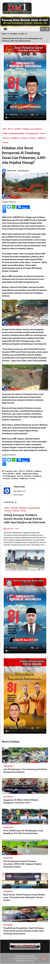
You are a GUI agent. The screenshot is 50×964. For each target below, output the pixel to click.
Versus (5, 142)
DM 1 (5, 129)
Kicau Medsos (36, 129)
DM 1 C (7, 508)
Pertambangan (32, 133)
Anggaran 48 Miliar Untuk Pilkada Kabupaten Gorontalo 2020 (20, 801)
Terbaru (32, 138)
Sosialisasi (15, 138)
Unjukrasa (41, 138)
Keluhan (26, 129)
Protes (43, 133)
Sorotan (6, 138)
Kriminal (22, 508)
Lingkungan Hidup (16, 133)
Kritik (5, 133)
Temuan (24, 138)
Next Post (8, 502)
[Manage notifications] (44, 959)
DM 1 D (10, 129)
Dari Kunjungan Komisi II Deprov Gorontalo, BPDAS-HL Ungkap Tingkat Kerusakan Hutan (22, 864)
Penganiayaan (33, 508)
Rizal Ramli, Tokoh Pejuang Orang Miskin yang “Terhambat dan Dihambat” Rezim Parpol (24, 897)
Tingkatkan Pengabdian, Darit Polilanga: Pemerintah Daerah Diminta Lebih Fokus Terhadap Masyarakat (23, 931)
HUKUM (18, 129)
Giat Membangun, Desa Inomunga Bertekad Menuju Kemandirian (25, 770)
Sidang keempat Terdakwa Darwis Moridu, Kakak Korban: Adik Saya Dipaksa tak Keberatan (24, 519)
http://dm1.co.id (19, 491)
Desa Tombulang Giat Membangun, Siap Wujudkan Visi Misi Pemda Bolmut (23, 831)
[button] (42, 29)
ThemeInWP (33, 958)
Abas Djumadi (29, 961)
